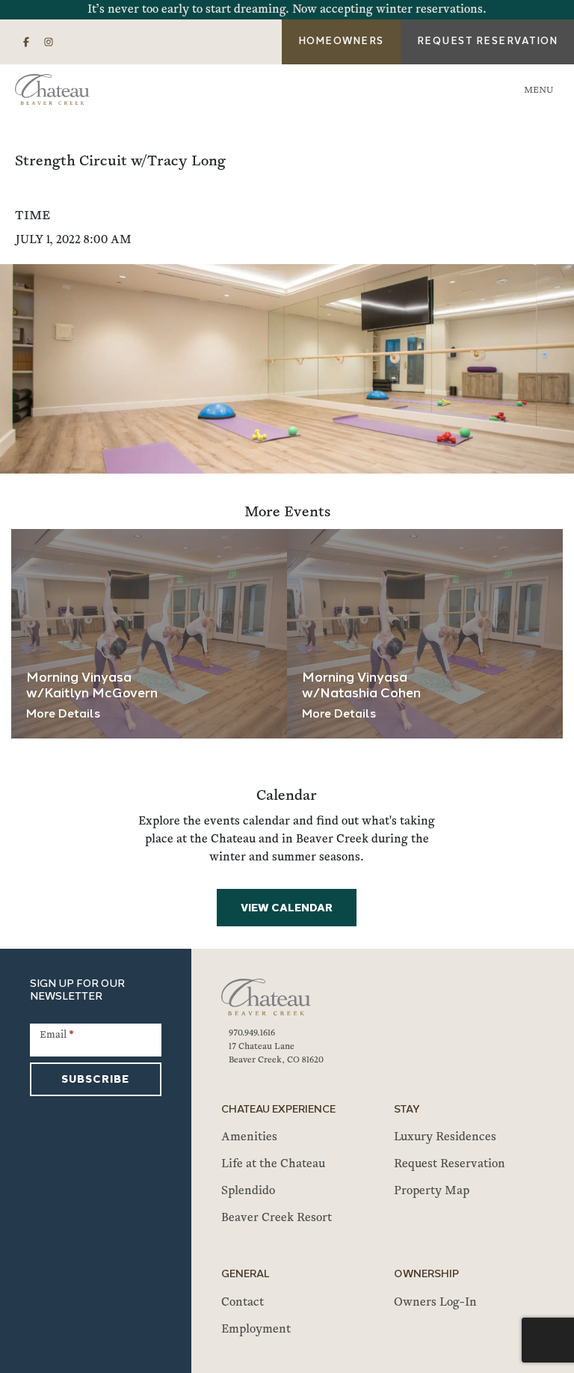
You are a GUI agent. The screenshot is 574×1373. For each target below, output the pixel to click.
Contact (242, 1303)
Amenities (249, 1137)
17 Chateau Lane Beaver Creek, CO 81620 (276, 1053)
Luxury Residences (445, 1137)
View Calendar (287, 908)
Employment (256, 1330)
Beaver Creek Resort (276, 1218)
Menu (538, 90)
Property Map (431, 1191)
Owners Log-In (435, 1303)
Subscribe (95, 1080)
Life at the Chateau (273, 1164)
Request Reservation (449, 1164)
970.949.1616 (252, 1033)
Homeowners (341, 41)
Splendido (248, 1191)
